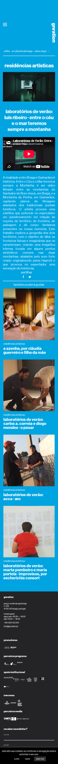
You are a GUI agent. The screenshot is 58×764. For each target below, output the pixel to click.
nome (6, 734)
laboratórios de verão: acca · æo (23, 496)
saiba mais (40, 759)
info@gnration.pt (11, 626)
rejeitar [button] (27, 759)
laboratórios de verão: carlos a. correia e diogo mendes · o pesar (24, 423)
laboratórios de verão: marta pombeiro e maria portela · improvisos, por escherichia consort (25, 571)
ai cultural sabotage (22, 51)
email (6, 745)
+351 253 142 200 (11, 622)
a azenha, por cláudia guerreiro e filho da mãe (24, 350)
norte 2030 (8, 677)
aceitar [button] (16, 759)
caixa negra (40, 51)
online (7, 51)
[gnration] (52, 32)
